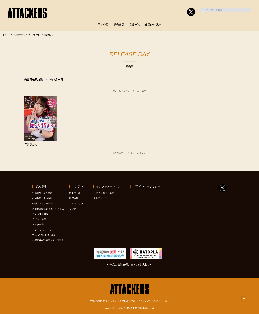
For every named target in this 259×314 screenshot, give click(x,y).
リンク (72, 208)
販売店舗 (73, 198)
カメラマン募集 (40, 214)
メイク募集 (38, 224)
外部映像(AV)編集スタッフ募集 (48, 240)
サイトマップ (76, 203)
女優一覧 (134, 24)
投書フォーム (100, 198)
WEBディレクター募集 (44, 235)
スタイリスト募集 (41, 229)
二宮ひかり (31, 144)
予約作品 (103, 24)
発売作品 (119, 24)
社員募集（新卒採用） (43, 193)
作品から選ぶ (153, 24)
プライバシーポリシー (146, 186)
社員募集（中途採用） (43, 198)
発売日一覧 (19, 34)
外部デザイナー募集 (42, 203)
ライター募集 (39, 219)
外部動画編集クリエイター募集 (48, 208)
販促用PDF (74, 193)
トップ (6, 34)
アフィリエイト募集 (103, 193)
